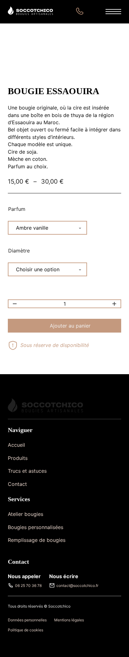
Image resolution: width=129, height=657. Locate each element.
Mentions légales (69, 620)
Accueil (16, 445)
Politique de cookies (25, 630)
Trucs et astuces (27, 471)
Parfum (16, 209)
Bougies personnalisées (35, 527)
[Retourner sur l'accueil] (30, 12)
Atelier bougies (25, 514)
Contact (17, 484)
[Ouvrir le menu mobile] (113, 11)
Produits (18, 458)
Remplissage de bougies (36, 540)
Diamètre (19, 250)
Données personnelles (27, 620)
